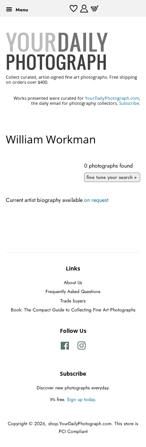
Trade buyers (73, 300)
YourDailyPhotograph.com (112, 98)
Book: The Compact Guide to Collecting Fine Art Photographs (73, 309)
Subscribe (129, 103)
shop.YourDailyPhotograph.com (79, 423)
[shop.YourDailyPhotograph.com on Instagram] (81, 347)
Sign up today (81, 399)
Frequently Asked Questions (73, 291)
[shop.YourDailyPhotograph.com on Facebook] (64, 347)
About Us (73, 282)
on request (96, 200)
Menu (21, 9)
